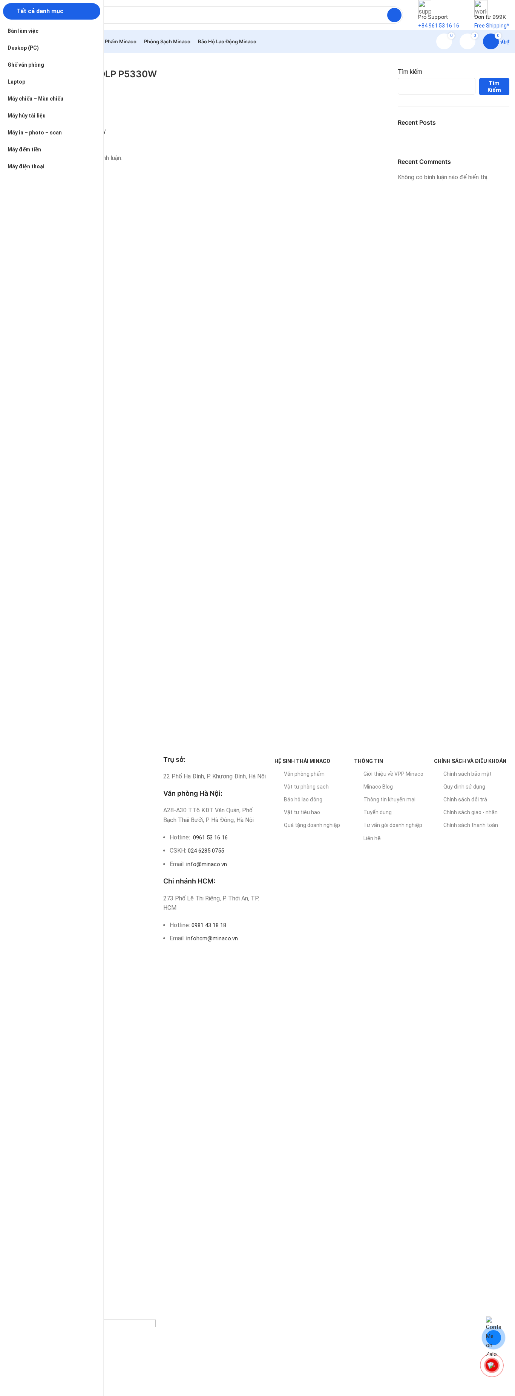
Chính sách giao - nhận (470, 812)
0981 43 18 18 (209, 925)
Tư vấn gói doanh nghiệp (392, 825)
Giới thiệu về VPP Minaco (393, 774)
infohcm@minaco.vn (212, 938)
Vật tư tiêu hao (302, 812)
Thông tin (368, 761)
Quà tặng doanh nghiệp (312, 825)
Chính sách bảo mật (467, 774)
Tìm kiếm (410, 71)
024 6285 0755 (206, 850)
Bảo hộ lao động (303, 799)
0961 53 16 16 (210, 837)
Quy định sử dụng (464, 787)
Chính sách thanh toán (470, 825)
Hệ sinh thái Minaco (302, 761)
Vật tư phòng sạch (306, 787)
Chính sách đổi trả (465, 799)
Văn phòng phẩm (304, 774)
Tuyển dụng (377, 812)
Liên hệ (372, 838)
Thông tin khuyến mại (389, 799)
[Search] (394, 15)
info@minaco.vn (206, 864)
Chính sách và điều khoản (470, 761)
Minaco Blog (378, 787)
